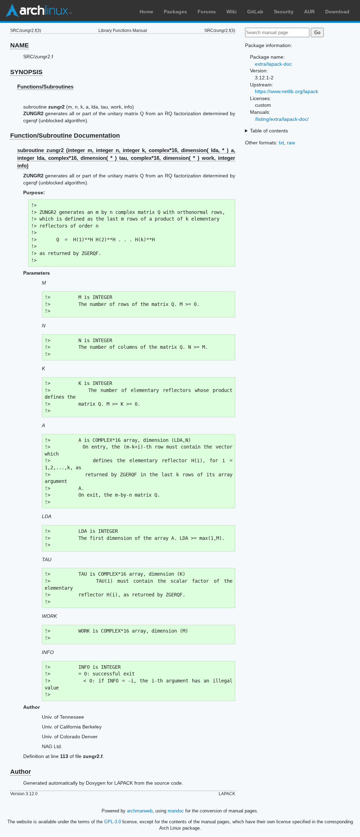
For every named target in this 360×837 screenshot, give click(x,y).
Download (337, 11)
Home (146, 11)
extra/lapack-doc (273, 64)
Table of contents (269, 130)
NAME (19, 45)
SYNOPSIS (26, 72)
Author (20, 771)
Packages (175, 11)
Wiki (231, 11)
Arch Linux (38, 11)
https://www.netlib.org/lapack (286, 91)
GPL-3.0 (112, 821)
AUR (309, 11)
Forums (207, 11)
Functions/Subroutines (45, 87)
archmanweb (140, 810)
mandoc (176, 810)
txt (281, 142)
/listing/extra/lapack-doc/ (282, 119)
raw (291, 142)
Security (284, 11)
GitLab (255, 11)
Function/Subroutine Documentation (65, 135)
